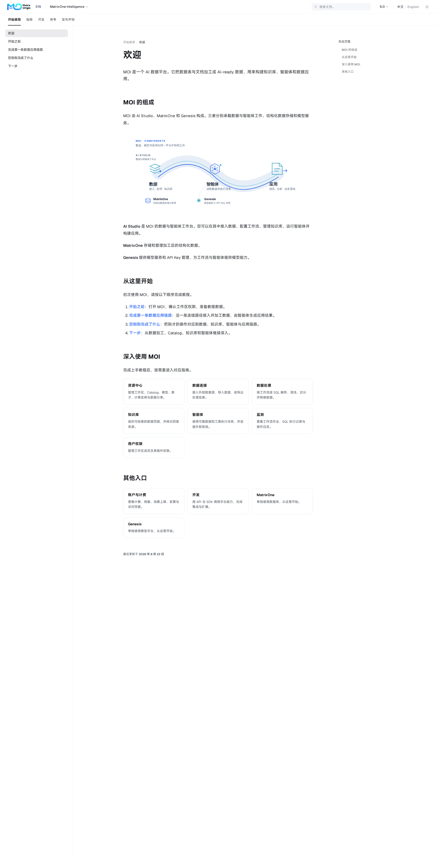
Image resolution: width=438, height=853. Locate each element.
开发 (41, 20)
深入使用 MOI (351, 64)
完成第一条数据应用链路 (25, 50)
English (413, 7)
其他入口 (348, 72)
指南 (29, 20)
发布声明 (68, 20)
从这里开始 (349, 57)
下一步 (13, 66)
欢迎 (11, 33)
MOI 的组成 (349, 50)
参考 (53, 20)
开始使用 (14, 20)
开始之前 (14, 41)
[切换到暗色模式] (427, 6)
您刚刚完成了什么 (20, 58)
